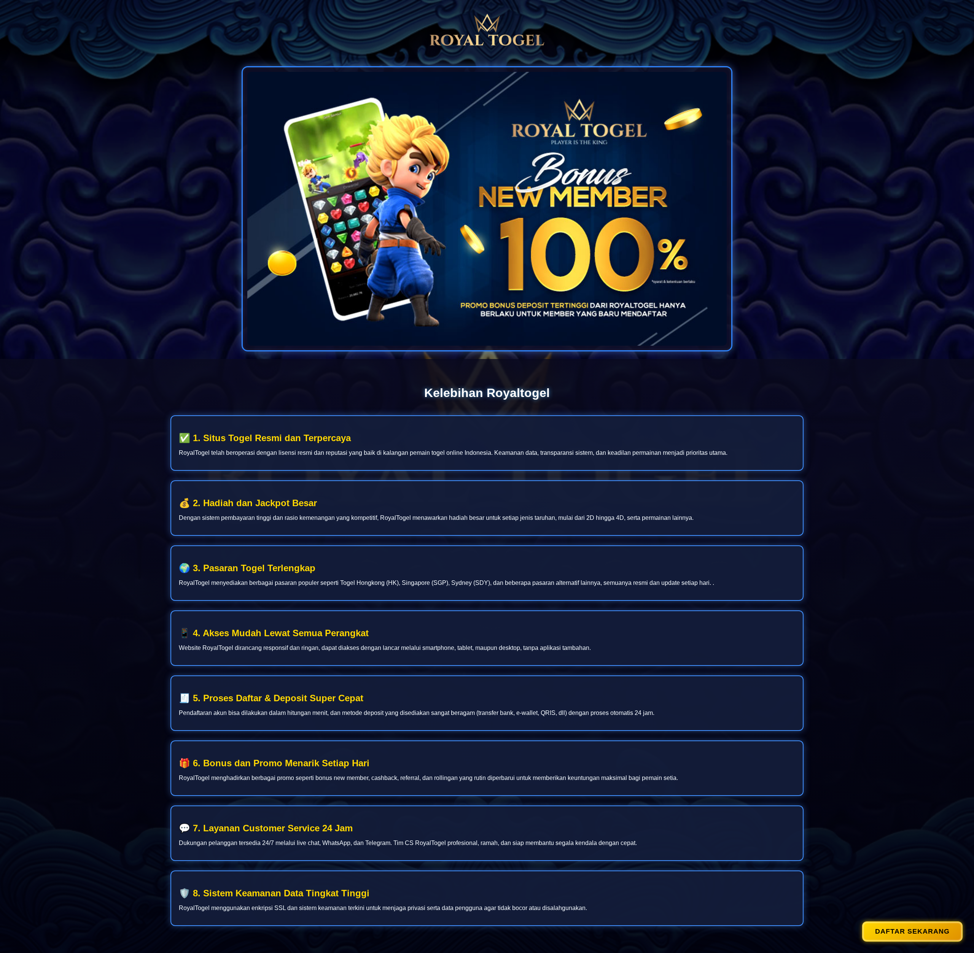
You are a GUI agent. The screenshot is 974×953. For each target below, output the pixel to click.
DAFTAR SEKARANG (912, 931)
